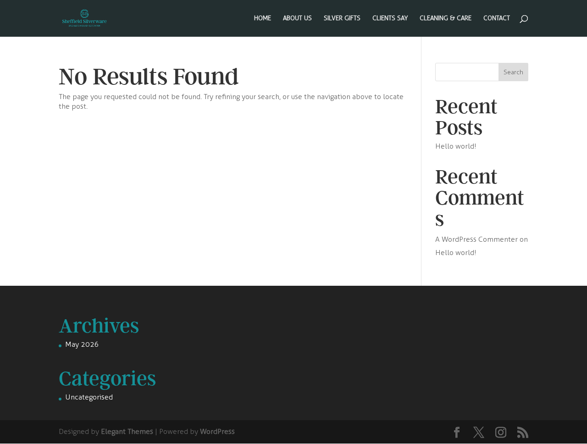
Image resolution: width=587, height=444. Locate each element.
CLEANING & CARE (445, 18)
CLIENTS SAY (390, 18)
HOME (262, 18)
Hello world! (455, 146)
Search (513, 72)
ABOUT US (297, 18)
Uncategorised (89, 397)
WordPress (217, 431)
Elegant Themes (127, 431)
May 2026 (82, 344)
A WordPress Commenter (476, 239)
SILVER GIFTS (342, 18)
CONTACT (496, 18)
